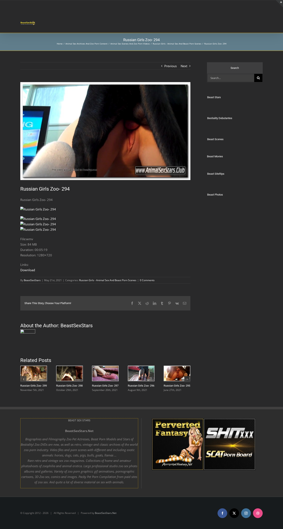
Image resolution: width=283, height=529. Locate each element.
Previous (170, 66)
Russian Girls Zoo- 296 (141, 385)
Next (184, 66)
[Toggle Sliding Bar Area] (279, 3)
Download (27, 270)
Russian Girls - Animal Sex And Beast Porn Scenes (107, 280)
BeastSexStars (32, 280)
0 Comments (147, 280)
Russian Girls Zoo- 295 (177, 385)
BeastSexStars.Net (105, 513)
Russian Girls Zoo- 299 (33, 385)
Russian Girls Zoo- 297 (105, 385)
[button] (23, 379)
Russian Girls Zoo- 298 (69, 385)
